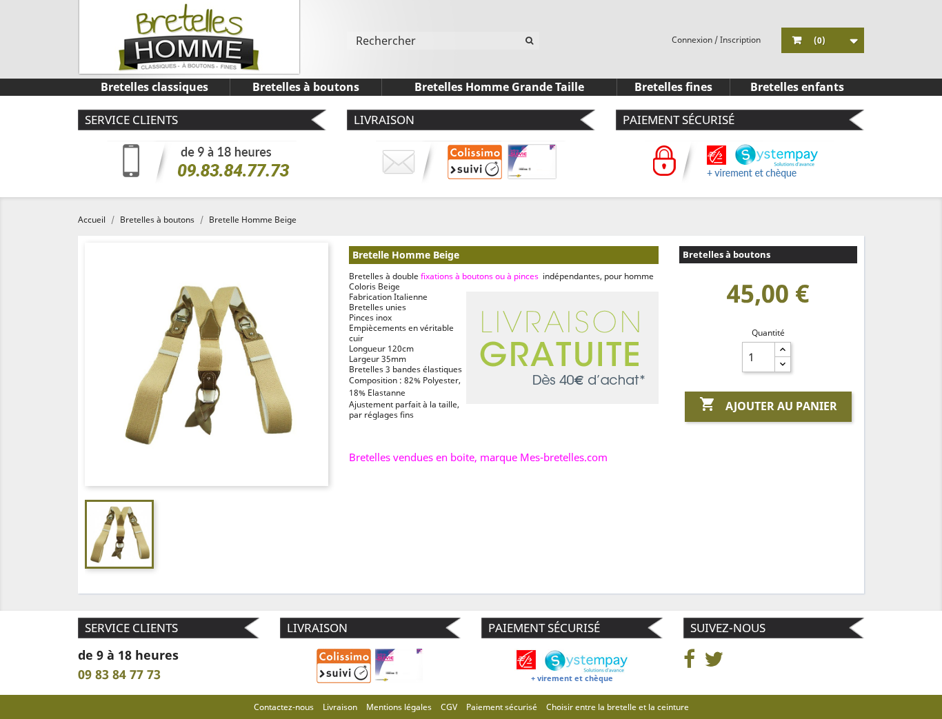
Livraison (340, 707)
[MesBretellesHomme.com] (189, 37)
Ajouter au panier (768, 405)
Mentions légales (399, 707)
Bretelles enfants (797, 86)
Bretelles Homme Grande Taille (499, 86)
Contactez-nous (284, 707)
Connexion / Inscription (716, 39)
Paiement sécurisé (501, 707)
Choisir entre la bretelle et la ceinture (617, 707)
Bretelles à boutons (305, 86)
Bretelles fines (673, 86)
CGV (449, 707)
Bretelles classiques (154, 86)
